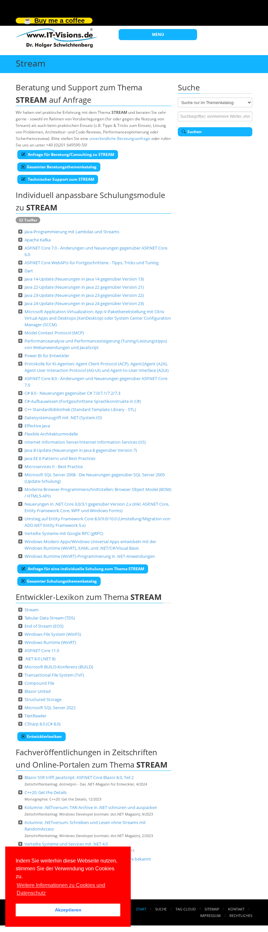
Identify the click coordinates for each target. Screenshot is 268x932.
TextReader (35, 716)
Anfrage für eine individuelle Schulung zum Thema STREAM (85, 569)
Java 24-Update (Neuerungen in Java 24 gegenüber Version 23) (84, 303)
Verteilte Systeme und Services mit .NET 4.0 (66, 844)
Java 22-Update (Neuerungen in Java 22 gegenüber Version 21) (84, 287)
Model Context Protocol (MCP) (54, 333)
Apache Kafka (38, 240)
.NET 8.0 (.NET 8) (40, 659)
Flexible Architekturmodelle (51, 434)
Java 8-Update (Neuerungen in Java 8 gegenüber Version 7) (81, 450)
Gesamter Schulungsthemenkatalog (62, 581)
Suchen (194, 131)
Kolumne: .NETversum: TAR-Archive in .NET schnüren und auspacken (91, 807)
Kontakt (236, 909)
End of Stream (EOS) (44, 626)
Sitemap (212, 909)
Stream (32, 610)
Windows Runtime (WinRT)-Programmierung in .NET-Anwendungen (90, 556)
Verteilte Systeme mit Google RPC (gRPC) (64, 533)
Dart (29, 271)
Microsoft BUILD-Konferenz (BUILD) (59, 667)
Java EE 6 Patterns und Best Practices (60, 458)
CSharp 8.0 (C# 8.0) (42, 724)
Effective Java (37, 426)
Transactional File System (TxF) (54, 675)
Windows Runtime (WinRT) (50, 642)
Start (141, 909)
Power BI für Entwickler (47, 356)
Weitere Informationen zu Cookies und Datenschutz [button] (61, 889)
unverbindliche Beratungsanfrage (119, 138)
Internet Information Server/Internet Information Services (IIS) (85, 442)
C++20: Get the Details (46, 792)
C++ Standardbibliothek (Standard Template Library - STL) (80, 409)
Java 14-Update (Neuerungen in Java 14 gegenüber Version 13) (84, 279)
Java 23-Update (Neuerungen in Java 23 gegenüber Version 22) (84, 295)
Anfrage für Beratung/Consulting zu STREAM (70, 154)
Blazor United (38, 691)
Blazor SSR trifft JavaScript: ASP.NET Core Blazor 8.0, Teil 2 (79, 777)
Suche (161, 909)
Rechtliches (240, 915)
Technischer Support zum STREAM (60, 179)
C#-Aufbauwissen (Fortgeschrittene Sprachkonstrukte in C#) (83, 401)
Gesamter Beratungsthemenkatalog (61, 167)
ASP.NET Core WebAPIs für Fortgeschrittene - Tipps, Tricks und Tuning (92, 263)
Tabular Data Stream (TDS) (50, 618)
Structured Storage (43, 699)
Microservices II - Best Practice (54, 466)
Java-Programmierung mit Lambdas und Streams (72, 232)
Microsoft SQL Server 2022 (50, 707)
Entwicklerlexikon (44, 736)
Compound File (39, 683)
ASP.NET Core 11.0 (42, 650)
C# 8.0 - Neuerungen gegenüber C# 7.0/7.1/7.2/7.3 (72, 393)
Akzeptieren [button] (68, 909)
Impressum (210, 915)
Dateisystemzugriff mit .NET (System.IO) (63, 417)
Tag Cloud (186, 909)
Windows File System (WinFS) (53, 634)
